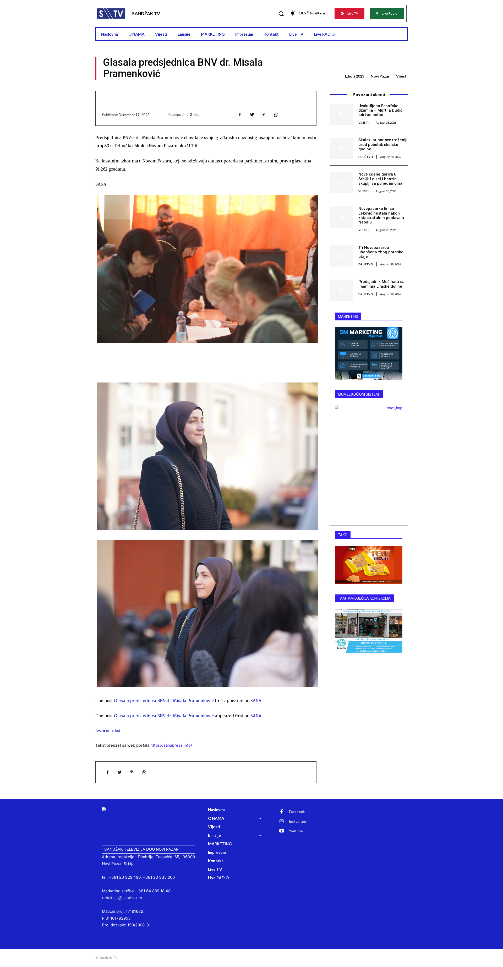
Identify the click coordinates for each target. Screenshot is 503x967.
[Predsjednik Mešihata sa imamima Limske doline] (341, 290)
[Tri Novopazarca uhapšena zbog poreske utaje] (341, 255)
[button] (281, 13)
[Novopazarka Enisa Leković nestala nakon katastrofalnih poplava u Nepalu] (341, 216)
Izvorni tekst (108, 730)
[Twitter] (252, 115)
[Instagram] (281, 821)
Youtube (296, 831)
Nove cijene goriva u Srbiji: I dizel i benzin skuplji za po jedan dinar (381, 179)
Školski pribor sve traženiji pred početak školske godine (382, 144)
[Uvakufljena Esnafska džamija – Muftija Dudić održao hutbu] (341, 114)
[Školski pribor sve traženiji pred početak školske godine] (341, 148)
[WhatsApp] (276, 115)
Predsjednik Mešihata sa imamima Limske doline (381, 283)
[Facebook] (239, 115)
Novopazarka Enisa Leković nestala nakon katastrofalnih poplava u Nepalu (381, 215)
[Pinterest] (264, 115)
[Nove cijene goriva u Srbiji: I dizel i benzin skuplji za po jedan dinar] (341, 182)
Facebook (297, 812)
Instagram (297, 821)
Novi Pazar (380, 76)
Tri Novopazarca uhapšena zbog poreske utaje (380, 252)
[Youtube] (281, 831)
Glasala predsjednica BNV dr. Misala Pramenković (164, 700)
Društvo (365, 157)
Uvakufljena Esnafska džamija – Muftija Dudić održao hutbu (380, 110)
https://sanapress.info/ (171, 745)
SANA (255, 700)
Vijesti (402, 76)
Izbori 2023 (354, 76)
